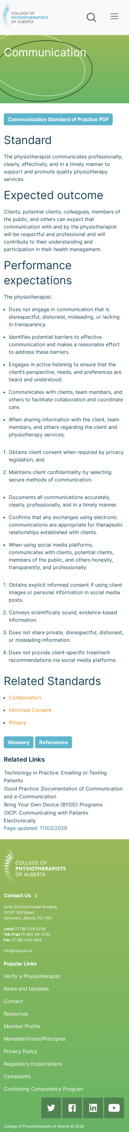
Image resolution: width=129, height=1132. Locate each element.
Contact (13, 1001)
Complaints (17, 1076)
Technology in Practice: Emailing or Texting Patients (55, 776)
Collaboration (25, 697)
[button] (91, 18)
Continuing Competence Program (43, 1089)
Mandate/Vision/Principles (34, 1039)
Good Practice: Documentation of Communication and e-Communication (63, 792)
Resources (16, 1014)
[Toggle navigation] (114, 16)
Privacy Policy (20, 1051)
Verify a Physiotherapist (32, 976)
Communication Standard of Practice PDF (58, 119)
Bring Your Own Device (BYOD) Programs (53, 804)
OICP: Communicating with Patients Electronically (46, 817)
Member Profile (22, 1026)
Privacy (17, 722)
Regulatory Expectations (33, 1064)
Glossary (18, 742)
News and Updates (26, 988)
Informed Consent (30, 710)
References (53, 742)
